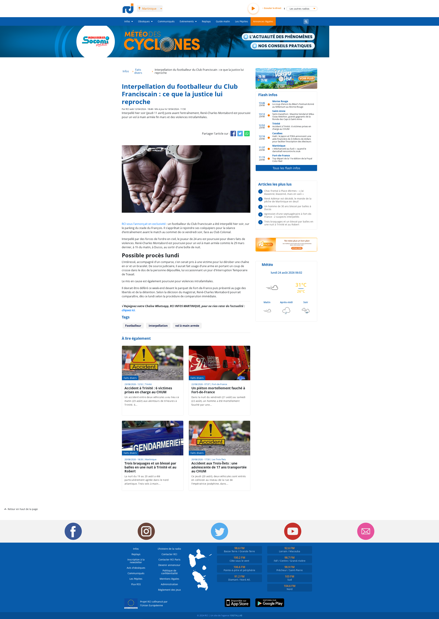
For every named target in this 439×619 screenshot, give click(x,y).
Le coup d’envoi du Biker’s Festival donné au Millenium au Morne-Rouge (293, 105)
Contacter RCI (169, 554)
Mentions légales (169, 578)
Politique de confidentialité (169, 572)
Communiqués (166, 21)
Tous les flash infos (286, 168)
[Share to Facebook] (233, 133)
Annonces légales (263, 21)
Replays (206, 21)
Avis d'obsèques (136, 567)
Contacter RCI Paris (169, 559)
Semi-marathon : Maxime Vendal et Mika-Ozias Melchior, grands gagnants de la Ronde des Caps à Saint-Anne (293, 116)
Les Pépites (241, 21)
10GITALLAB (236, 615)
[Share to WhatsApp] (247, 133)
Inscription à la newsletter (136, 561)
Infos (127, 21)
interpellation (158, 326)
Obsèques (144, 21)
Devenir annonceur (169, 565)
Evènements (187, 21)
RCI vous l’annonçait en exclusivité (144, 224)
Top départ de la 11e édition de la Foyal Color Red (292, 160)
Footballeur (133, 326)
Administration (169, 584)
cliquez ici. (129, 310)
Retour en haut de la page (23, 509)
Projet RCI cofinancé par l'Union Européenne (154, 603)
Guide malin (223, 21)
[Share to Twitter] (240, 133)
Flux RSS (136, 584)
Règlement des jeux (169, 589)
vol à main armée (187, 326)
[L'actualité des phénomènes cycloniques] (278, 37)
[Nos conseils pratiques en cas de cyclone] (283, 46)
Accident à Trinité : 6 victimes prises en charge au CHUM (291, 127)
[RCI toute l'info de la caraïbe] (128, 9)
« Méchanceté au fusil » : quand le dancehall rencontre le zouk (289, 150)
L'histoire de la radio (169, 548)
